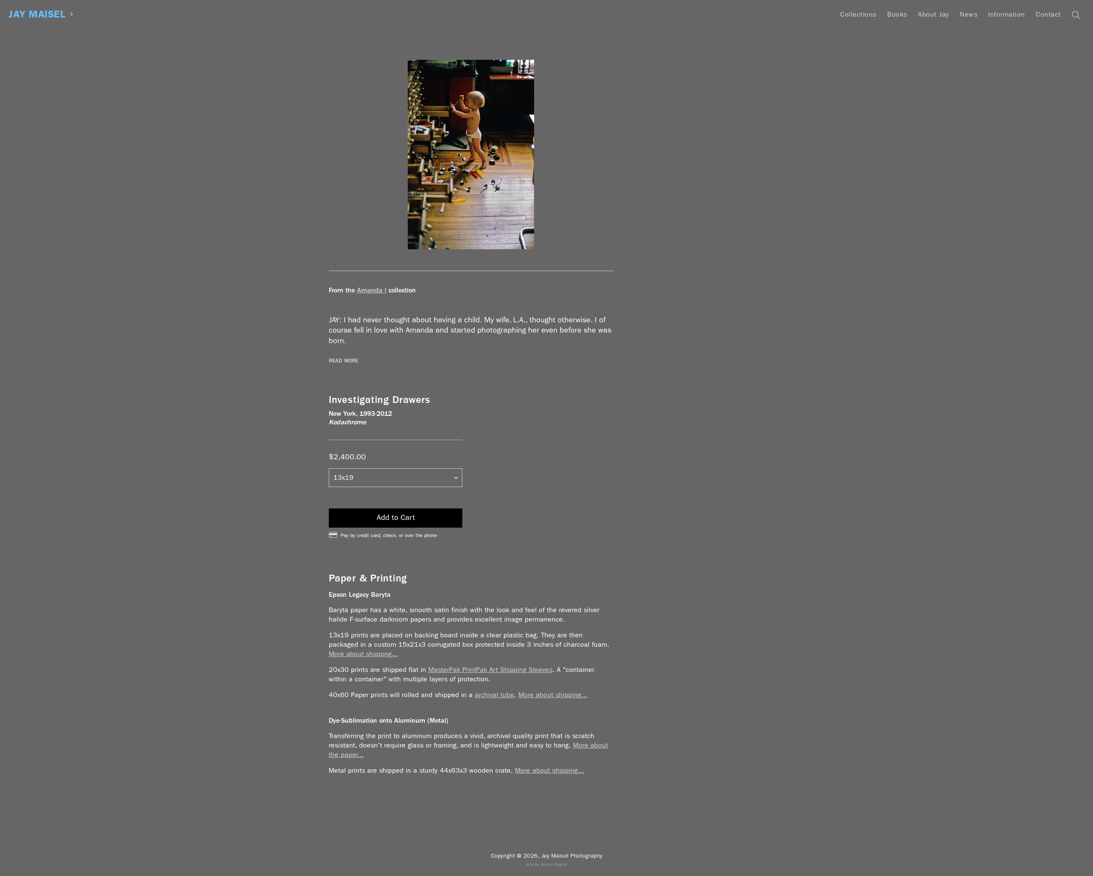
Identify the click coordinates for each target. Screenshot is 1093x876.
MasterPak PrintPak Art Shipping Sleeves (490, 670)
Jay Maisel (37, 14)
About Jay (933, 14)
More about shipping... (363, 654)
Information (1006, 14)
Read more (343, 360)
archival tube (494, 695)
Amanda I (371, 290)
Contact (1048, 14)
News (968, 14)
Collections (858, 14)
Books (897, 14)
